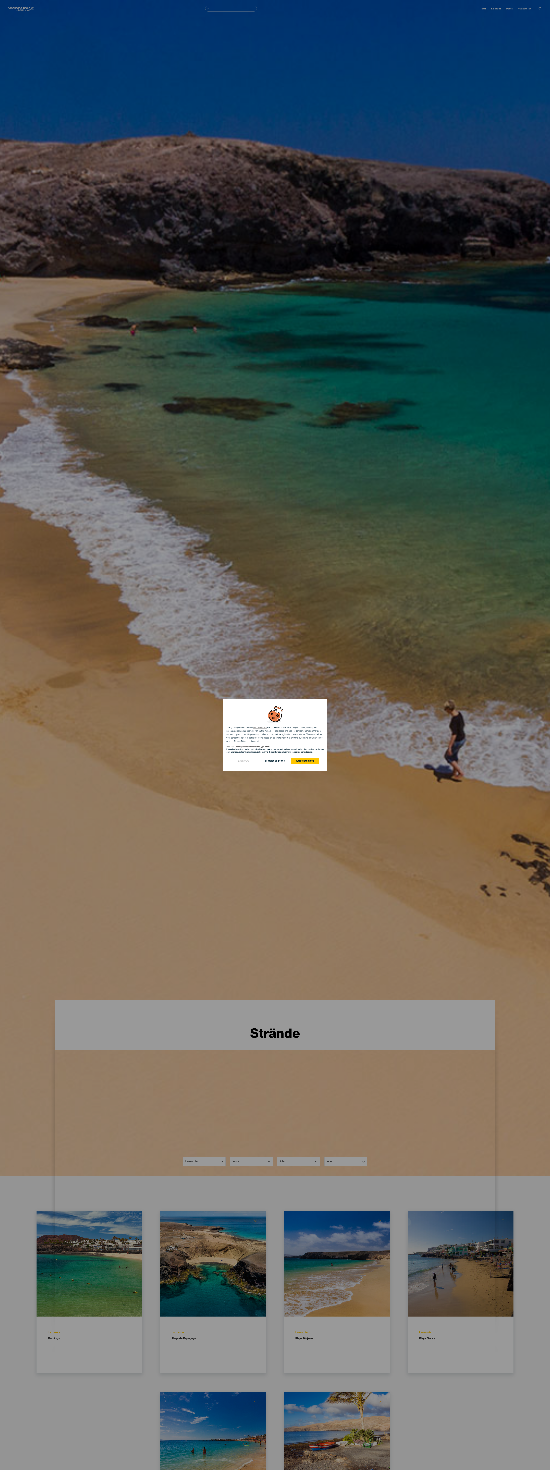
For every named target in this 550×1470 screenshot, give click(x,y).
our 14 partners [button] (260, 728)
